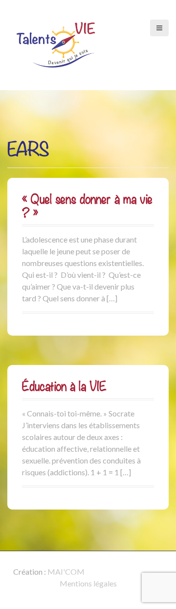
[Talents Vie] (56, 44)
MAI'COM (66, 571)
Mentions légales (88, 583)
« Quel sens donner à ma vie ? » (87, 206)
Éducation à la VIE (64, 386)
